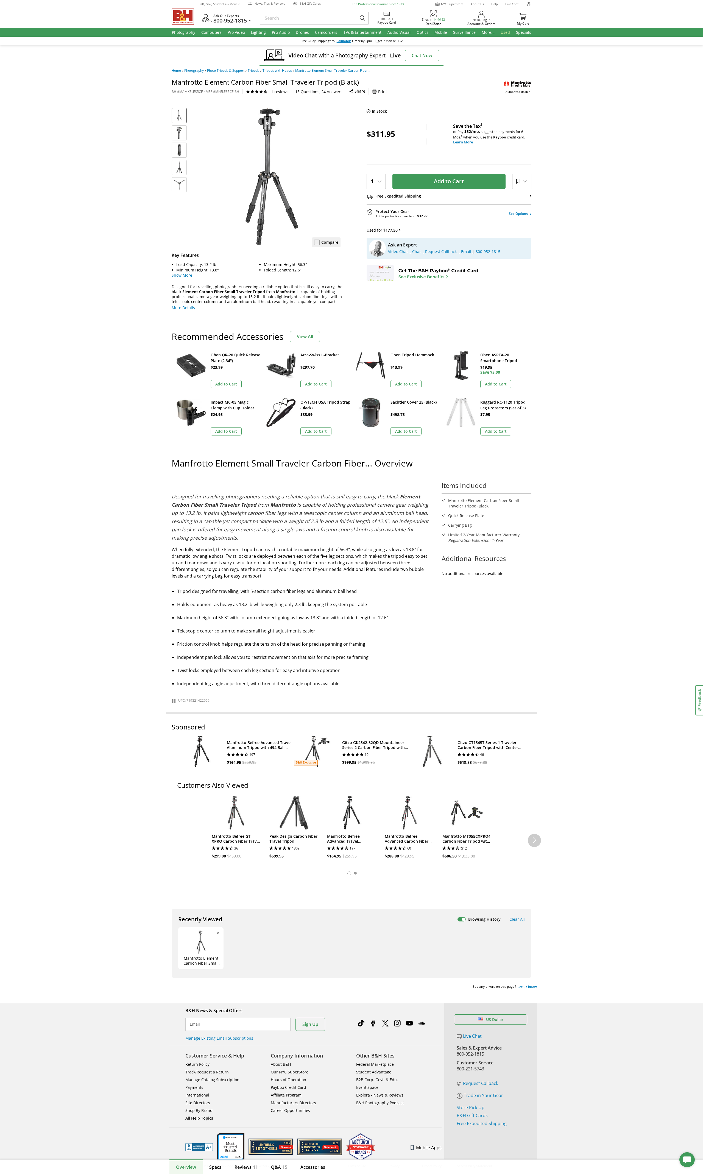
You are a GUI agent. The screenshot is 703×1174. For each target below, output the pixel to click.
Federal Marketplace (375, 1064)
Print (382, 91)
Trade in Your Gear (483, 1095)
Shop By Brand (199, 1110)
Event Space (367, 1087)
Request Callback (480, 1083)
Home (176, 70)
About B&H (281, 1064)
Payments (194, 1087)
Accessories (312, 1167)
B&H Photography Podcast (380, 1102)
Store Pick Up (470, 1107)
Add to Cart (449, 181)
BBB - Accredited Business (199, 1147)
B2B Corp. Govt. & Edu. (377, 1079)
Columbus (343, 41)
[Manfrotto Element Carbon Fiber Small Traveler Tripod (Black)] (272, 176)
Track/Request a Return (207, 1072)
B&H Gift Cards (472, 1115)
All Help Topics (199, 1118)
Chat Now (422, 55)
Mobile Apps (429, 1148)
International (197, 1095)
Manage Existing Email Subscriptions (219, 1038)
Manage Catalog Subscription (212, 1079)
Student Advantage (373, 1072)
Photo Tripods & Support (225, 70)
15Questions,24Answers (318, 91)
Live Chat (511, 4)
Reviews (246, 1167)
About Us (477, 4)
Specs (215, 1167)
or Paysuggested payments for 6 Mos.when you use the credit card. (489, 134)
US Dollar (494, 1019)
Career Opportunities (290, 1110)
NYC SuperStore (452, 4)
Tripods (253, 70)
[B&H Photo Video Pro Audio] (185, 17)
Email (195, 1024)
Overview (186, 1167)
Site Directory (197, 1102)
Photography (194, 70)
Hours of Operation (288, 1079)
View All (305, 337)
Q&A (279, 1167)
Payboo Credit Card (288, 1087)
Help (494, 4)
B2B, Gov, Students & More (218, 4)
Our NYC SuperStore (289, 1072)
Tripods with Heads (277, 70)
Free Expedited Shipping (482, 1123)
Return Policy (197, 1064)
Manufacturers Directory (293, 1102)
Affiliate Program (286, 1095)
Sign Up (310, 1024)
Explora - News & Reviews (379, 1095)
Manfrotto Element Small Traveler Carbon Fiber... (332, 70)
